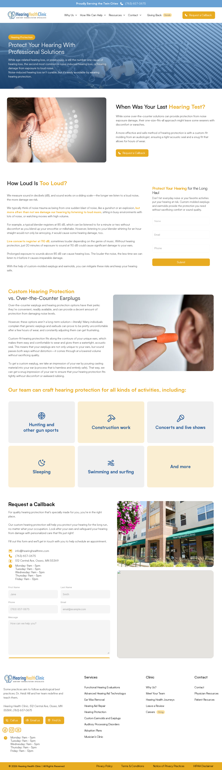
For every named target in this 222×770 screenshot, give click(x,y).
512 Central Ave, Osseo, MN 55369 (37, 560)
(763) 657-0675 (25, 556)
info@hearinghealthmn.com (32, 551)
